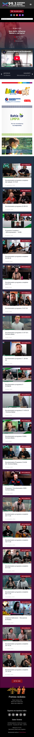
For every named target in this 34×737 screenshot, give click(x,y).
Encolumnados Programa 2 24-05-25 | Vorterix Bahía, (16, 463)
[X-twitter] (14, 15)
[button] (30, 4)
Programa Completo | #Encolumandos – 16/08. (13, 231)
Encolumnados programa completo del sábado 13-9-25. (16, 181)
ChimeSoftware (22, 732)
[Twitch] (23, 15)
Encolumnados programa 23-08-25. (16, 206)
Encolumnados (19, 41)
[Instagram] (20, 15)
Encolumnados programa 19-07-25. (16, 308)
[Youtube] (17, 15)
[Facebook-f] (11, 15)
